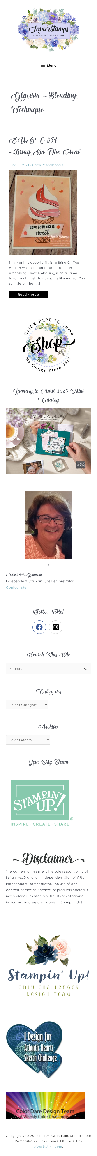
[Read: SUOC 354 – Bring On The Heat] (43, 212)
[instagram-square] (57, 627)
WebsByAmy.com (48, 1146)
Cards (36, 165)
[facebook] (40, 627)
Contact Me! (17, 587)
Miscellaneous (53, 165)
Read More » (28, 293)
